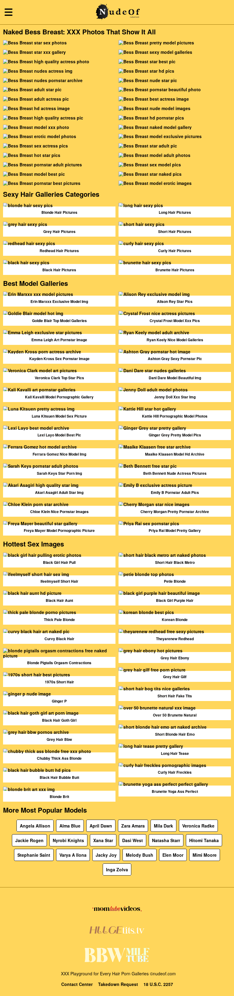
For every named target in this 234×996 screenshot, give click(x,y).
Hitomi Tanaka (204, 840)
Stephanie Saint (33, 855)
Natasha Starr (166, 840)
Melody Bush (139, 855)
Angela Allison (35, 826)
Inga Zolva (117, 869)
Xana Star (103, 840)
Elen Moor (172, 855)
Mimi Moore (205, 855)
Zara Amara (133, 826)
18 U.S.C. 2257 (158, 984)
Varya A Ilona (73, 855)
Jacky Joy (106, 855)
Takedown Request (118, 984)
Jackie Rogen (29, 840)
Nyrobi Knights (68, 840)
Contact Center (77, 984)
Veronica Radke (198, 826)
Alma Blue (69, 826)
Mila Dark (163, 826)
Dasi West (132, 840)
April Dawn (101, 826)
